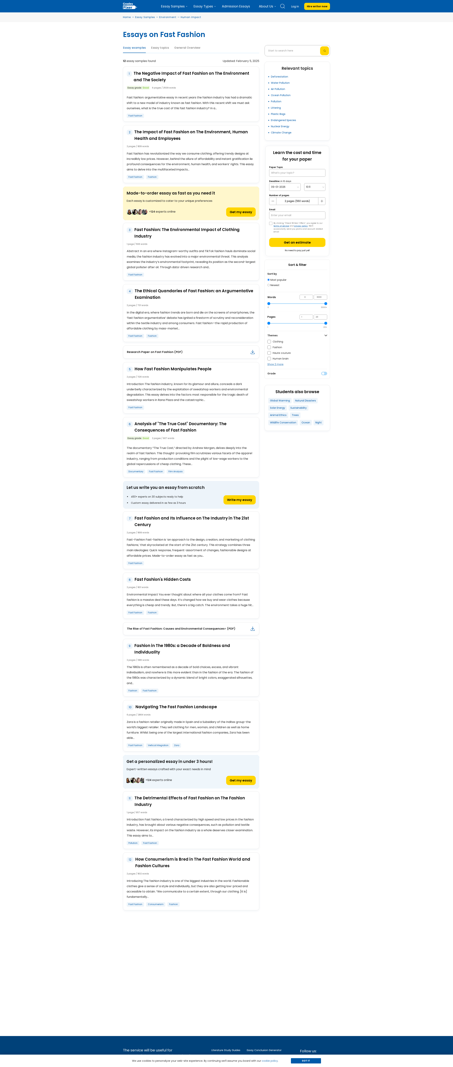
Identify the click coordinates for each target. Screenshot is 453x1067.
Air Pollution (278, 89)
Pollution (132, 843)
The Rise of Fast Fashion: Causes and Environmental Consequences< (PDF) (181, 629)
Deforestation (279, 76)
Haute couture (282, 353)
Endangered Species (283, 120)
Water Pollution (280, 83)
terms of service (281, 226)
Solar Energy (277, 408)
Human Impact (191, 17)
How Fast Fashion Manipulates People (172, 369)
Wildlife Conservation (283, 422)
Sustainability (298, 408)
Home (127, 17)
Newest (274, 285)
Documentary (135, 471)
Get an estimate (297, 242)
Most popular (278, 280)
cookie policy (270, 1061)
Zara (176, 745)
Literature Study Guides (225, 1050)
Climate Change (281, 132)
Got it (306, 1060)
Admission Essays (236, 6)
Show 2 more (275, 364)
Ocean (306, 422)
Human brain (281, 358)
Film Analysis (175, 471)
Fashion (152, 176)
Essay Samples (145, 17)
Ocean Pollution (281, 95)
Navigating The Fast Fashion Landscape (176, 707)
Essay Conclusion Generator (264, 1050)
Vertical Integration (158, 745)
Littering (276, 108)
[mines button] (272, 201)
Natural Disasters (305, 400)
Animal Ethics (278, 415)
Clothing (278, 341)
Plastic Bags (278, 114)
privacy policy (301, 226)
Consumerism (156, 904)
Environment (167, 17)
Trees (295, 415)
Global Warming (280, 400)
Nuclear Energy (280, 126)
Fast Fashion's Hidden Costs (162, 579)
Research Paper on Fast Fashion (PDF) (155, 352)
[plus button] (321, 201)
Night (318, 422)
